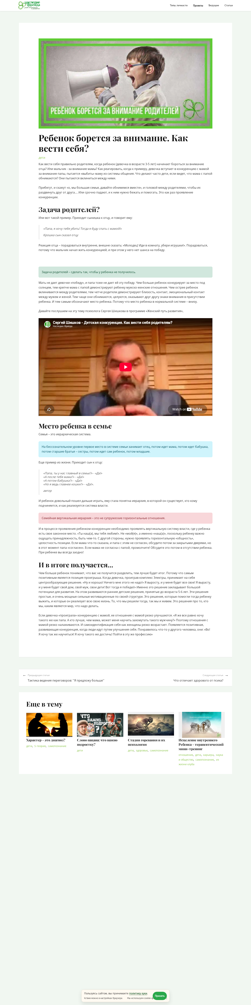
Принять (160, 995)
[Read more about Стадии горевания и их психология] (151, 725)
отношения (186, 755)
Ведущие (214, 5)
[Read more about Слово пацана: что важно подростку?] (100, 725)
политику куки (138, 993)
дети (42, 158)
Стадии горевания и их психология (146, 742)
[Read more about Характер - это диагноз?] (49, 725)
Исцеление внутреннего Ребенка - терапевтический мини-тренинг (201, 744)
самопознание (57, 746)
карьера (208, 755)
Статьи (229, 5)
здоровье (142, 750)
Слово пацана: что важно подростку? (97, 742)
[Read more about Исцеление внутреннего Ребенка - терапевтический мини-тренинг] (202, 725)
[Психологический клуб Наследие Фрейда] (29, 5)
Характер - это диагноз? (45, 740)
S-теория (40, 746)
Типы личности (179, 5)
